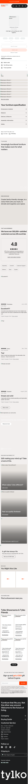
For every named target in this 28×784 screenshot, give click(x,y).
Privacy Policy (12, 692)
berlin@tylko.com (5, 632)
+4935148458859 (19, 631)
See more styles (5, 99)
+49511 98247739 (19, 655)
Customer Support (21, 265)
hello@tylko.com (18, 632)
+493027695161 (5, 630)
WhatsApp (13, 133)
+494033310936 (5, 655)
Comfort (12, 265)
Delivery (4, 269)
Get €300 (23, 683)
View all (14, 664)
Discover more (6, 423)
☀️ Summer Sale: (14, 1)
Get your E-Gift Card (9, 556)
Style (10, 269)
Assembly (4, 265)
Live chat (5, 133)
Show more (5, 407)
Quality (16, 269)
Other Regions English (9, 755)
